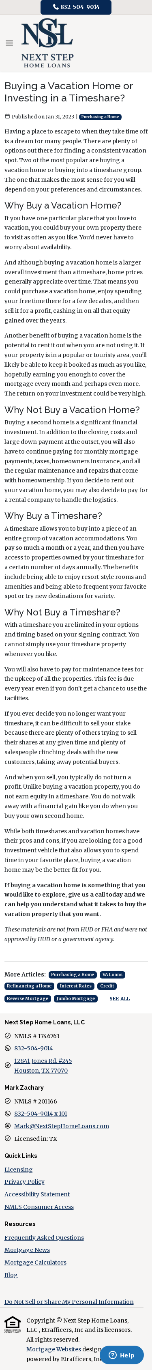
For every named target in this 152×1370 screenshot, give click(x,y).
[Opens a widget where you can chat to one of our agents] (121, 1356)
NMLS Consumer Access (39, 1207)
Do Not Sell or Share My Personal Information (69, 1301)
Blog (11, 1275)
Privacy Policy (24, 1181)
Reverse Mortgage (27, 998)
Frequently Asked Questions (44, 1237)
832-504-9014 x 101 (40, 1113)
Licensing (18, 1169)
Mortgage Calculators (35, 1262)
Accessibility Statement (37, 1194)
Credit (107, 986)
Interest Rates (76, 986)
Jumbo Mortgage (76, 998)
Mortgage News (27, 1250)
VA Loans (112, 974)
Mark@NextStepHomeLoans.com (61, 1126)
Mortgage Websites (54, 1349)
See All (119, 999)
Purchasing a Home (100, 116)
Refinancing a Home (29, 986)
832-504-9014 (79, 7)
